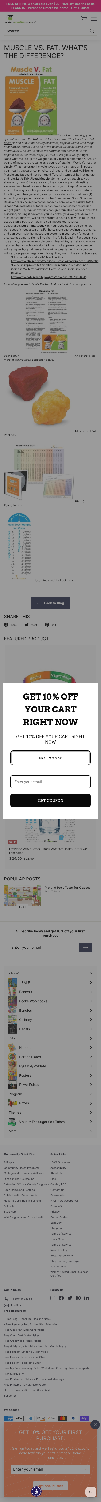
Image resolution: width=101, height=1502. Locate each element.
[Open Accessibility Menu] (36, 1491)
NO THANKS (50, 758)
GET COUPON (50, 800)
